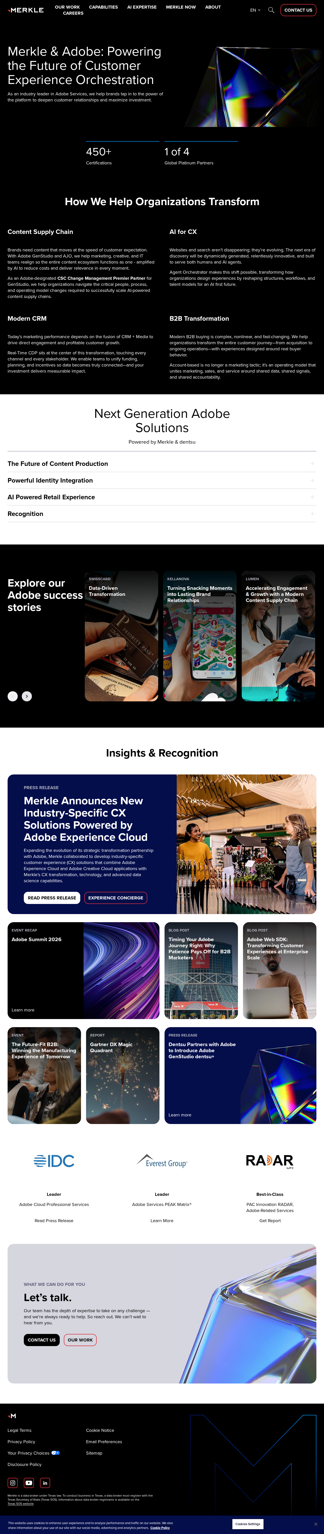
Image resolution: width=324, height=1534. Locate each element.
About (213, 7)
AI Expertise (142, 7)
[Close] (315, 1524)
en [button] (253, 10)
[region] (162, 1525)
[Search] (271, 10)
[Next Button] (27, 696)
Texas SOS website (21, 1504)
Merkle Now (181, 7)
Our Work (67, 7)
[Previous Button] (13, 696)
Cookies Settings (247, 1524)
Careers (73, 13)
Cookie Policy (160, 1528)
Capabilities (103, 7)
